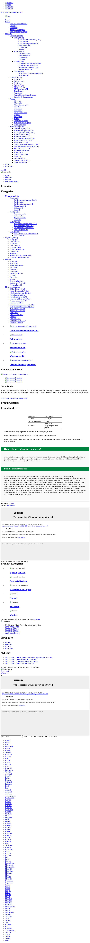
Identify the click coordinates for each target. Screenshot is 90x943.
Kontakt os (9, 166)
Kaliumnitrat (22, 47)
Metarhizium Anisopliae (22, 123)
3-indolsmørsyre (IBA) (22, 134)
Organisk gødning (16, 77)
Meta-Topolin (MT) (21, 154)
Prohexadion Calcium (21, 150)
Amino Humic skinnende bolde (25, 95)
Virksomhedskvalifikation (18, 24)
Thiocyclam (18, 117)
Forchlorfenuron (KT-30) (23, 140)
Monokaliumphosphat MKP (28, 65)
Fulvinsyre (17, 83)
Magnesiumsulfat (24, 55)
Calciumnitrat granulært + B (28, 43)
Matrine (16, 119)
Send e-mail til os (7, 398)
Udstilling (13, 26)
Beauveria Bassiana (21, 121)
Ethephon (17, 156)
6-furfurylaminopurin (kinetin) (24, 132)
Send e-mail (5, 671)
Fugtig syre (18, 79)
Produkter (8, 34)
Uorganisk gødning (16, 36)
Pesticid (12, 99)
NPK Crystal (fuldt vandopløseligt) (30, 73)
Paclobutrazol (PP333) (22, 148)
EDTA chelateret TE (21, 89)
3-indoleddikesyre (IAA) (22, 136)
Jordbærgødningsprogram (18, 32)
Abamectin (18, 103)
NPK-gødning (19, 71)
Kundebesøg (14, 28)
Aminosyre (18, 93)
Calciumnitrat (23, 42)
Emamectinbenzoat (20, 113)
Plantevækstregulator (17, 127)
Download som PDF (20, 398)
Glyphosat (17, 101)
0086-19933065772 (12, 627)
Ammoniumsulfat (24, 53)
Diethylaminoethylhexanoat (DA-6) (26, 146)
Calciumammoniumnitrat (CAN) (29, 40)
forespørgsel (36, 619)
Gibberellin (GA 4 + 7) (22, 160)
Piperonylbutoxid (20, 125)
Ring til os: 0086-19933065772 (12, 12)
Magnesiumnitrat (24, 45)
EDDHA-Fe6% (19, 87)
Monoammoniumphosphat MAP (29, 63)
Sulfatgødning (19, 51)
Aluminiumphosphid (21, 105)
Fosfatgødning (19, 61)
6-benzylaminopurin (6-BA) (23, 131)
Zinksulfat (21, 59)
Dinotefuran (18, 111)
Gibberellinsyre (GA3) (22, 129)
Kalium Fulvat (19, 85)
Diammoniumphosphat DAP (28, 67)
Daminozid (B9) (19, 158)
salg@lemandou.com (12, 633)
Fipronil (17, 115)
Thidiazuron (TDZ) (21, 142)
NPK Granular (23, 75)
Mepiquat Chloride (20, 162)
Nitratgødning (19, 38)
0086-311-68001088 (12, 631)
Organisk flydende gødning (23, 97)
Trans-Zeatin (18, 152)
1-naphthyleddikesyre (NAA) (24, 138)
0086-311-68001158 (12, 629)
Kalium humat (19, 81)
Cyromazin (18, 109)
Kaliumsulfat (22, 57)
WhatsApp (4, 673)
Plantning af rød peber (17, 30)
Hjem (7, 20)
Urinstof (21, 49)
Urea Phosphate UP (25, 69)
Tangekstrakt (18, 91)
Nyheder (8, 164)
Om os (7, 22)
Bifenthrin (17, 107)
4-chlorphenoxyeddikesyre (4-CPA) (26, 144)
